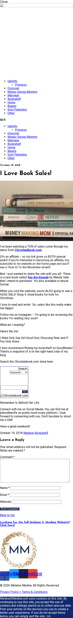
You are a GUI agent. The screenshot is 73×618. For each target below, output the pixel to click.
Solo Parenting (17, 109)
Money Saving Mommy (22, 92)
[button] (36, 119)
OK (48, 616)
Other (11, 113)
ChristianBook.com (28, 250)
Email (4, 495)
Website (5, 501)
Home (11, 102)
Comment (7, 457)
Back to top (7, 515)
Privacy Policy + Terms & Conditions (24, 592)
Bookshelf (14, 99)
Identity (12, 81)
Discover (13, 88)
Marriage (13, 95)
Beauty (11, 106)
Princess (21, 84)
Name (5, 488)
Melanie (28, 433)
